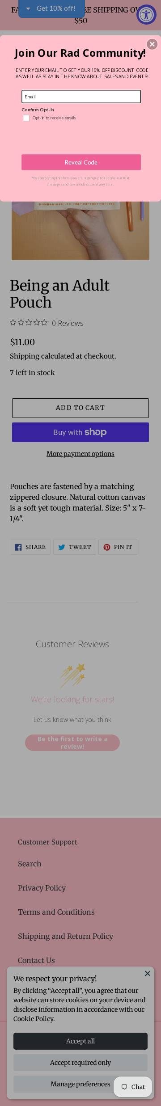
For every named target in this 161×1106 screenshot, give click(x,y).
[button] (152, 44)
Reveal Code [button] (81, 162)
